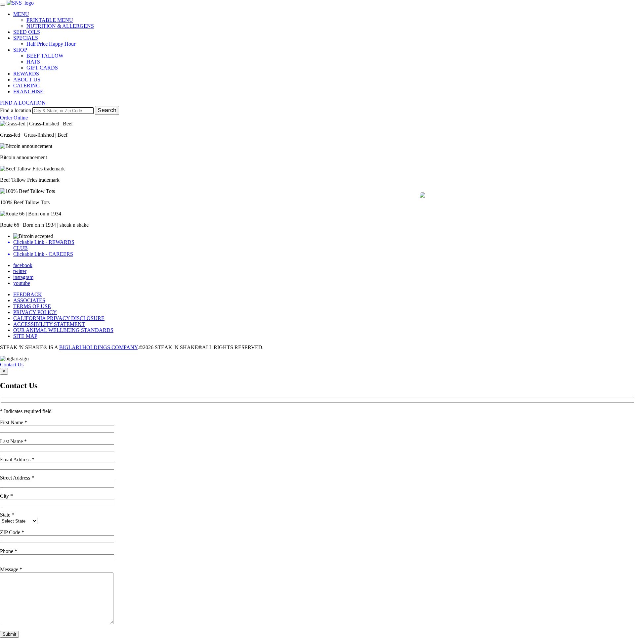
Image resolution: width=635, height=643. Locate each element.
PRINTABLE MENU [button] (49, 20)
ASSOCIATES (29, 300)
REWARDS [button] (26, 73)
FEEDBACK (27, 294)
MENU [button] (21, 14)
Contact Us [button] (11, 364)
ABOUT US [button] (26, 79)
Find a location (15, 110)
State (7, 515)
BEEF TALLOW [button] (45, 56)
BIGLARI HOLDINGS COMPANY (98, 347)
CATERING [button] (26, 85)
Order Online (14, 117)
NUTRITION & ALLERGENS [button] (60, 26)
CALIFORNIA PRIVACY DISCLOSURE (59, 318)
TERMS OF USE (32, 306)
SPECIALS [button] (25, 38)
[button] (470, 210)
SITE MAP (25, 336)
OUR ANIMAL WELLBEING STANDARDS (63, 330)
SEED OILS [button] (26, 32)
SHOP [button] (20, 50)
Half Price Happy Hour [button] (50, 44)
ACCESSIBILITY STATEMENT (49, 324)
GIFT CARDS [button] (42, 67)
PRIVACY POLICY (35, 312)
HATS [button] (33, 62)
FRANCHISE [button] (28, 91)
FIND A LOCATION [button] (23, 103)
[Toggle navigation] (2, 5)
